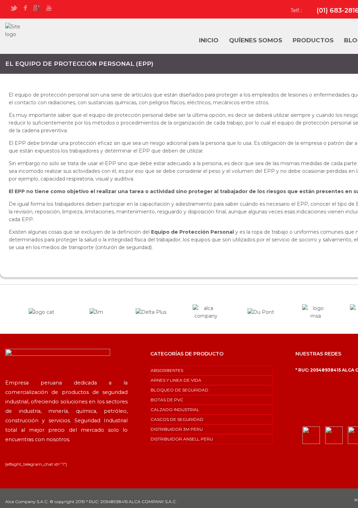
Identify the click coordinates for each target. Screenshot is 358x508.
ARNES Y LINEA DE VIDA (176, 380)
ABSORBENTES (167, 370)
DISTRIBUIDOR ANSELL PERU (182, 439)
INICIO (209, 40)
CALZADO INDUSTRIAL (175, 409)
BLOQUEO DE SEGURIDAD (179, 390)
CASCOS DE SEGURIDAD (177, 419)
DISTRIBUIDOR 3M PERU (177, 429)
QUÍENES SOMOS (255, 40)
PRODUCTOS (313, 40)
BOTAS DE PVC (167, 399)
